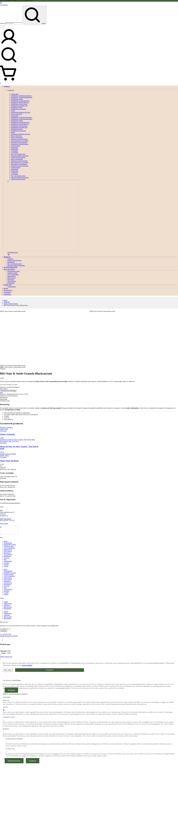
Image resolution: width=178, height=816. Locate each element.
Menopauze (7, 553)
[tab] (89, 397)
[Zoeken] (89, 55)
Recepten (6, 563)
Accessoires (14, 152)
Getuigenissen (8, 561)
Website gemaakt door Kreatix (9, 636)
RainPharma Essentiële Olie (19, 105)
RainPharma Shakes (17, 99)
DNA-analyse (8, 551)
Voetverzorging (15, 146)
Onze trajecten (8, 554)
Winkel (6, 602)
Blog (5, 559)
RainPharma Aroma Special (19, 104)
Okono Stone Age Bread (9, 461)
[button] (92, 254)
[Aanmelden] (9, 45)
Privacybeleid (4, 523)
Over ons (6, 558)
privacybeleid (27, 665)
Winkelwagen (8, 603)
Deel (1, 392)
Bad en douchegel (16, 114)
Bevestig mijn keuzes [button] (14, 760)
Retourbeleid (7, 608)
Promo (13, 111)
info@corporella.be (5, 519)
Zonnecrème (14, 94)
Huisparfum (14, 147)
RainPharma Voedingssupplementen (21, 97)
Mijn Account (8, 607)
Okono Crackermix (7, 434)
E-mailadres (3, 629)
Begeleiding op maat (10, 544)
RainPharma (7, 556)
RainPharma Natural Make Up (20, 102)
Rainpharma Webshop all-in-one (20, 112)
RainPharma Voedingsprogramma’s (21, 95)
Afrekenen (7, 605)
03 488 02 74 (4, 515)
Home (5, 300)
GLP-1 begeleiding (9, 548)
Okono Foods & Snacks (18, 157)
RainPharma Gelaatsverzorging (20, 100)
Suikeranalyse (8, 549)
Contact (6, 566)
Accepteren (49, 670)
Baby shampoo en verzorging (19, 141)
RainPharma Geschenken (18, 109)
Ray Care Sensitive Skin (18, 154)
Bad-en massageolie (17, 137)
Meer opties (8, 670)
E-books (6, 564)
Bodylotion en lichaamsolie (19, 142)
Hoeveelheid (3, 389)
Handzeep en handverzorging (19, 144)
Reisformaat (14, 149)
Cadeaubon (14, 151)
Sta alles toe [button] (11, 690)
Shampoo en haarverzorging (19, 139)
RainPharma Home (16, 107)
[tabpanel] (89, 411)
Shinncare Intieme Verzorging (20, 156)
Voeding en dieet (9, 546)
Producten (7, 302)
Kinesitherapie (8, 543)
